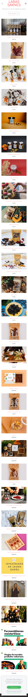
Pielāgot (20, 682)
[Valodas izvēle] (26, 3)
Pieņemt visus (14, 687)
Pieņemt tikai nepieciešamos (14, 691)
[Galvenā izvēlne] (2, 3)
